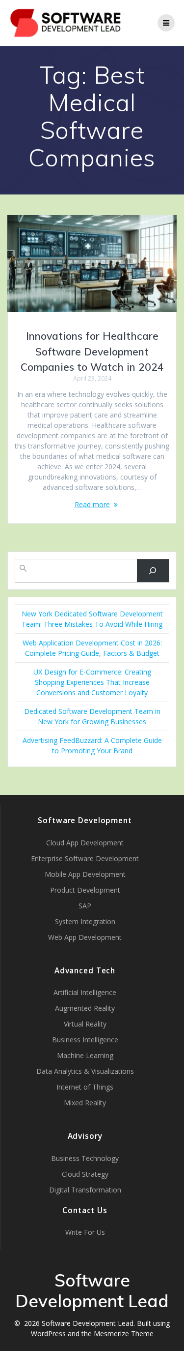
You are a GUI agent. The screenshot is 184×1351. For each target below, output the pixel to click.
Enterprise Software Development (85, 858)
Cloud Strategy (85, 1174)
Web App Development (85, 937)
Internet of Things (84, 1087)
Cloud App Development (85, 842)
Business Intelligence (85, 1039)
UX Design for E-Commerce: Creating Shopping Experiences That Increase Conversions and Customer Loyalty (92, 682)
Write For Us (85, 1232)
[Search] (153, 570)
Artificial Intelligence (84, 992)
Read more (92, 504)
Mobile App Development (85, 874)
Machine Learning (85, 1055)
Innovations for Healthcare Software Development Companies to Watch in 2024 (92, 351)
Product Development (85, 890)
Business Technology (85, 1158)
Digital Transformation (85, 1189)
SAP (85, 905)
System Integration (85, 921)
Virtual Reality (85, 1024)
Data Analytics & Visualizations (85, 1071)
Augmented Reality (85, 1008)
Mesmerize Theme (124, 1333)
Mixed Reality (85, 1102)
